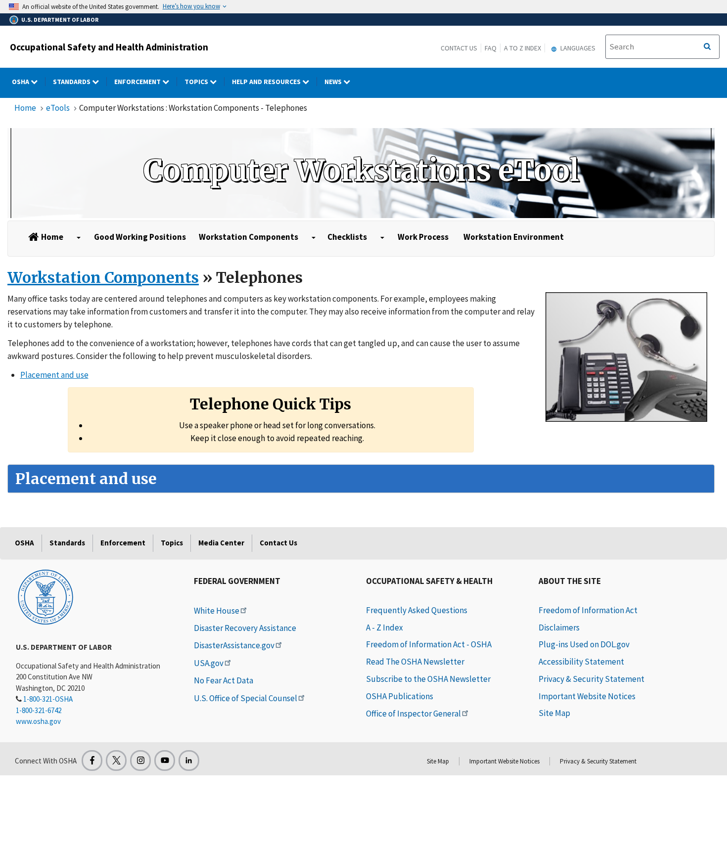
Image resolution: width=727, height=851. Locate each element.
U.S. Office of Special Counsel (245, 698)
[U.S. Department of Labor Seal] (45, 596)
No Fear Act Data (223, 680)
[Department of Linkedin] (189, 760)
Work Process (423, 236)
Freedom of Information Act (588, 610)
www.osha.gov (38, 721)
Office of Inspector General (413, 713)
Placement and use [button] (54, 374)
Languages (577, 48)
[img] (361, 173)
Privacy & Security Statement (591, 678)
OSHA (21, 81)
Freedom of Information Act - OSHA (429, 644)
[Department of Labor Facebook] (92, 760)
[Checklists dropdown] (382, 238)
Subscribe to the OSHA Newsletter (428, 678)
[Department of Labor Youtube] (164, 760)
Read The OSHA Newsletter (415, 661)
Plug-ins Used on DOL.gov (584, 644)
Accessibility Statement (581, 661)
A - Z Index (384, 627)
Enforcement (138, 81)
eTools (58, 107)
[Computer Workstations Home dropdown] (79, 238)
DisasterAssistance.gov (234, 645)
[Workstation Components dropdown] (313, 238)
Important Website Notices (587, 696)
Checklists (347, 236)
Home (25, 107)
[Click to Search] (707, 47)
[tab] (361, 479)
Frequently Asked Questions (416, 610)
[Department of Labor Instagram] (140, 760)
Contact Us (459, 48)
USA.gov (209, 663)
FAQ (491, 48)
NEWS (333, 81)
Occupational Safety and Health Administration (109, 47)
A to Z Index (522, 48)
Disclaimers (559, 627)
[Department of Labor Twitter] (116, 760)
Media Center (221, 542)
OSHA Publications (399, 696)
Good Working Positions (140, 236)
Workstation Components (248, 236)
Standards (72, 81)
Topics (197, 81)
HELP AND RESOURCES (267, 81)
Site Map (554, 713)
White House (216, 610)
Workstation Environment (513, 236)
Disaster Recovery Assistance (245, 628)
